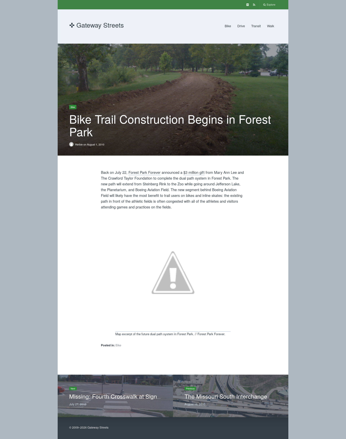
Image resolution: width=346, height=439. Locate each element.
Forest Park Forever (144, 172)
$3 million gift (194, 172)
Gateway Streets (100, 24)
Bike (228, 25)
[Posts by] (72, 144)
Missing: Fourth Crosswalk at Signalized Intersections (138, 396)
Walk (270, 25)
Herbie (79, 144)
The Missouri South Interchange (226, 396)
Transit (256, 25)
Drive (241, 25)
